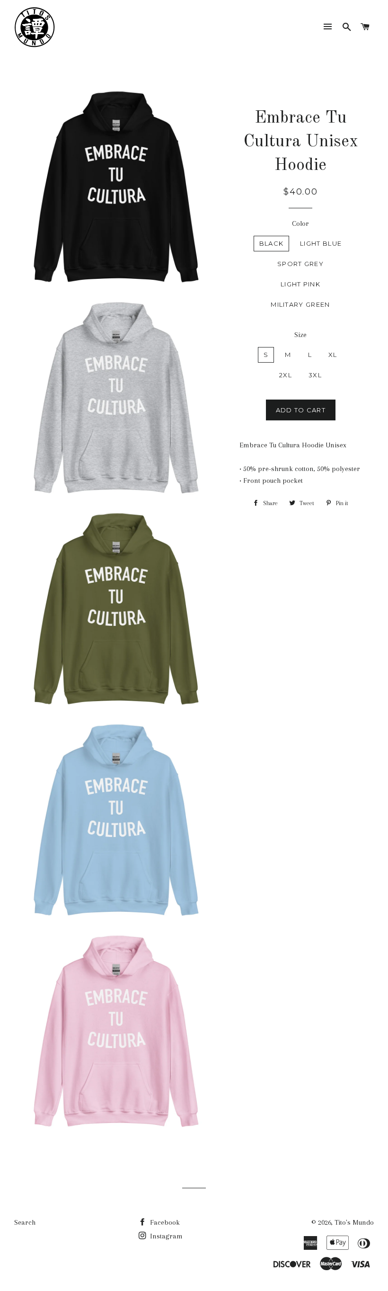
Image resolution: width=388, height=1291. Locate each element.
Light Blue (321, 243)
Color (300, 223)
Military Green (300, 304)
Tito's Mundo (354, 1222)
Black (271, 243)
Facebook (164, 1222)
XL (332, 354)
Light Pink (300, 284)
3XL (315, 375)
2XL (285, 375)
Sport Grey (300, 263)
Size (300, 334)
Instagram (165, 1236)
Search (24, 1222)
